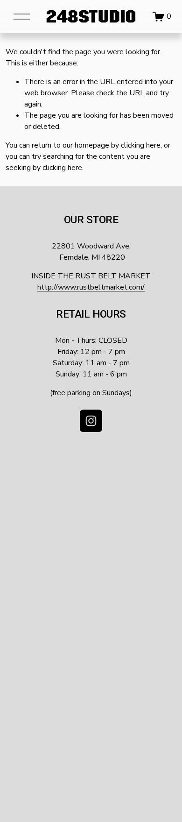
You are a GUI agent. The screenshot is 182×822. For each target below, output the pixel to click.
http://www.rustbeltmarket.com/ (91, 287)
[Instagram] (91, 421)
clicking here (141, 145)
